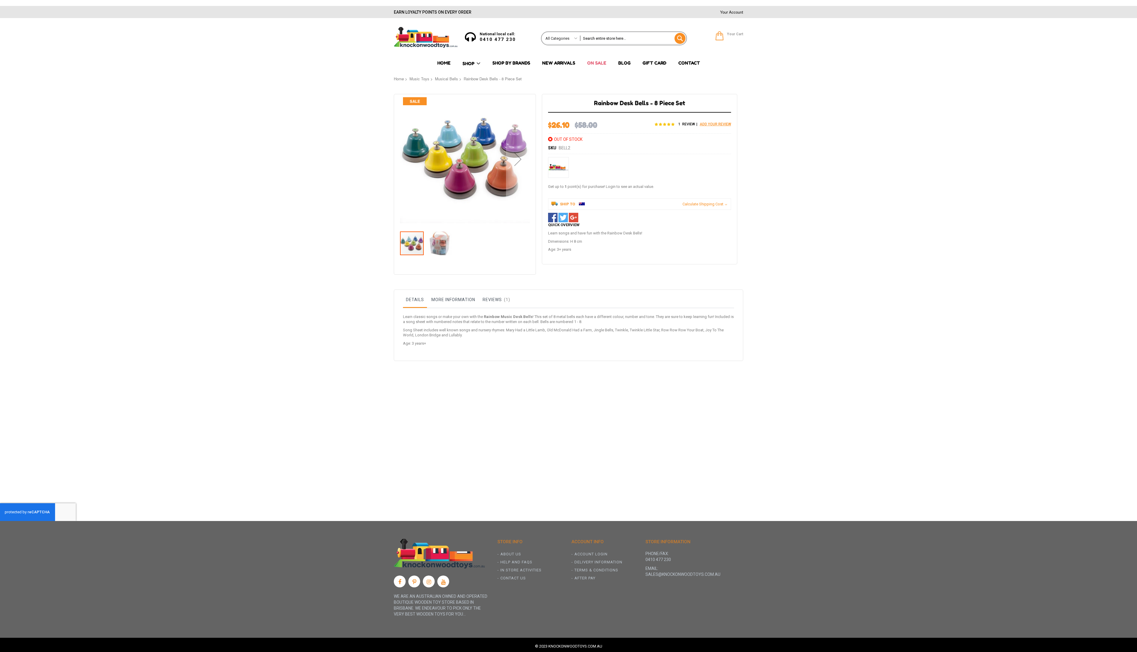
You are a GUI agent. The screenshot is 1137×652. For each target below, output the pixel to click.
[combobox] (633, 38)
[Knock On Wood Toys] (558, 167)
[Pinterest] (414, 581)
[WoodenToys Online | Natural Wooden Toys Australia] (425, 37)
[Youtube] (443, 581)
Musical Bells (446, 79)
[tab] (415, 301)
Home (399, 79)
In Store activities (521, 570)
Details (415, 299)
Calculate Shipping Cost (702, 204)
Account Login (591, 554)
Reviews (495, 299)
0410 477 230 (498, 39)
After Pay (584, 578)
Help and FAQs (516, 562)
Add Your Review (715, 124)
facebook (553, 217)
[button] (518, 159)
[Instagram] (429, 581)
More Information (453, 299)
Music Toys (419, 79)
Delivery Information (598, 562)
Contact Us (513, 578)
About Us (510, 554)
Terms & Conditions (596, 570)
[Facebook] (400, 581)
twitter (563, 217)
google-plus (573, 217)
